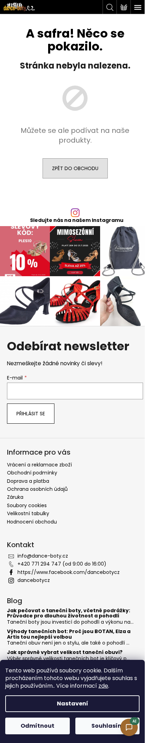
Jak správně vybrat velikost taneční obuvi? (64, 652)
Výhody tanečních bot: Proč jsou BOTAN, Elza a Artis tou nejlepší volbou (68, 634)
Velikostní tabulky (28, 513)
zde (103, 686)
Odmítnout (37, 726)
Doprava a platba (28, 481)
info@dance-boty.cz (42, 555)
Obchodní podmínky (32, 472)
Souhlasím (107, 726)
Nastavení (72, 704)
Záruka (15, 497)
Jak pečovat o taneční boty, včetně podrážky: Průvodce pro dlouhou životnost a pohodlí (68, 613)
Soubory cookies (27, 505)
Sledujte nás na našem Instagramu (76, 220)
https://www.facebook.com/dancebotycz (68, 572)
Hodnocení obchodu (32, 521)
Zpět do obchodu (75, 168)
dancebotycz (33, 580)
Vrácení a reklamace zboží (39, 464)
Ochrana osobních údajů (37, 489)
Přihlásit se (30, 413)
